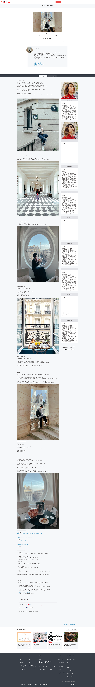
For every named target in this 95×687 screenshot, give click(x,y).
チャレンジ (30, 660)
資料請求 (58, 1)
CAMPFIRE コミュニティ (61, 659)
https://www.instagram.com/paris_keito (41, 62)
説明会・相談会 (52, 664)
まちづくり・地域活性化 (32, 657)
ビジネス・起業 (22, 666)
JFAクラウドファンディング (61, 672)
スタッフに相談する (50, 657)
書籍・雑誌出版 (31, 665)
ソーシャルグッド (22, 669)
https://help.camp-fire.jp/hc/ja (24, 592)
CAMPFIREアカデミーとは (42, 664)
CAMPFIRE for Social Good (61, 662)
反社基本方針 (68, 674)
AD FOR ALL (59, 669)
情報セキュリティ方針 (70, 673)
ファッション (21, 663)
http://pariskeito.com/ (38, 63)
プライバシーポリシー (70, 670)
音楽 (29, 659)
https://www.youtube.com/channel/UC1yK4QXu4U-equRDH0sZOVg (29, 533)
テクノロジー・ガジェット (23, 657)
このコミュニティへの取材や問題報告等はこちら (69, 624)
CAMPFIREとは (69, 657)
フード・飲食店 (22, 660)
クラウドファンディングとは (43, 666)
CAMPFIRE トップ (51, 1)
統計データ (51, 669)
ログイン (87, 1)
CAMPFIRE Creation (60, 660)
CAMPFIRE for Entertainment (59, 664)
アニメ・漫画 (21, 662)
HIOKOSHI (59, 670)
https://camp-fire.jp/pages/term (25, 595)
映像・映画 (30, 663)
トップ (43, 76)
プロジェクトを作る (41, 657)
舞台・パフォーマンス (32, 668)
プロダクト (21, 659)
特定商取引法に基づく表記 (70, 671)
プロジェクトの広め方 (42, 669)
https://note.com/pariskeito (39, 64)
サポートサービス (52, 666)
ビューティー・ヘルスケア (32, 666)
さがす (45, 1)
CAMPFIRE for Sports (60, 666)
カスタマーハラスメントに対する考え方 (71, 677)
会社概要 (35, 684)
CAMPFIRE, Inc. (29, 684)
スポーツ (30, 662)
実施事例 (51, 667)
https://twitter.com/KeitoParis (39, 65)
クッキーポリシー (69, 678)
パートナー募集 (45, 684)
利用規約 (68, 667)
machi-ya (59, 673)
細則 (67, 668)
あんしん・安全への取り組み (71, 659)
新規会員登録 (92, 1)
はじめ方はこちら (39, 1)
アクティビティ (52, 76)
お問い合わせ (68, 663)
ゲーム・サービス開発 (23, 665)
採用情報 (40, 684)
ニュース (68, 660)
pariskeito (36, 48)
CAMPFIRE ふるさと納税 (61, 667)
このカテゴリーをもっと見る (71, 629)
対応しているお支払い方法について (32, 612)
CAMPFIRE (59, 657)
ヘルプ (68, 662)
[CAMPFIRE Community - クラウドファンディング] (5, 2)
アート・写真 (21, 668)
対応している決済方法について (22, 576)
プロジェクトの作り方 (42, 667)
